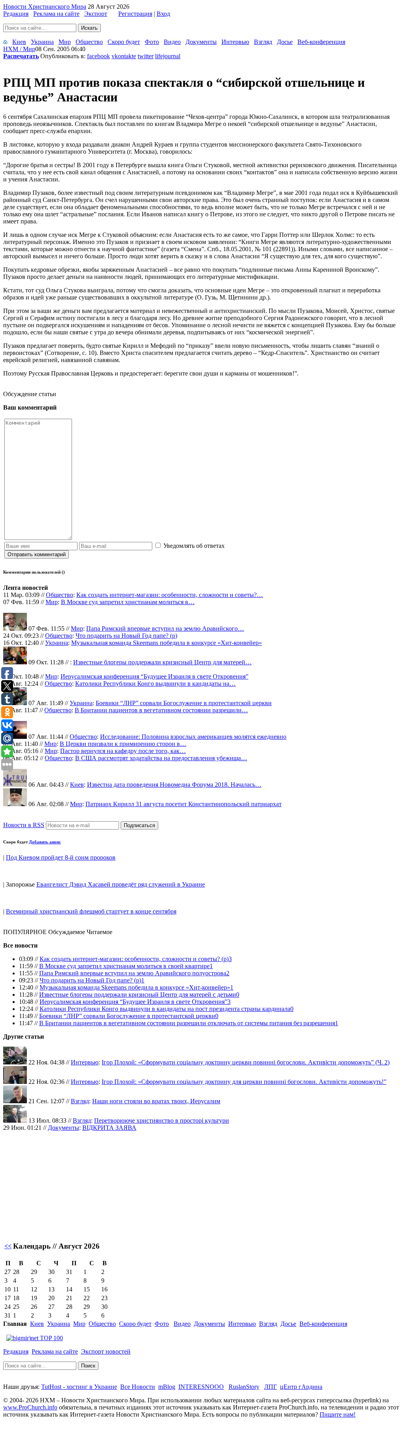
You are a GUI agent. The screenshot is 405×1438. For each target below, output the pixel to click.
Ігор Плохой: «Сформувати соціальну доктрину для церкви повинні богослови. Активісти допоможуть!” (244, 1081)
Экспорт (95, 13)
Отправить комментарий (37, 554)
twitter (145, 56)
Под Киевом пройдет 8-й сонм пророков (60, 857)
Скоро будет (124, 41)
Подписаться (139, 825)
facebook (98, 56)
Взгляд (263, 41)
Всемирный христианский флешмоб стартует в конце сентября (91, 911)
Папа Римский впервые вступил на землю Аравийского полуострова (132, 973)
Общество (89, 41)
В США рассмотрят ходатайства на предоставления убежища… (161, 758)
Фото (152, 41)
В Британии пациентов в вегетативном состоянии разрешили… (161, 710)
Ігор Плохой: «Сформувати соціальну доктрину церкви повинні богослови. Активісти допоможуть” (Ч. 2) (246, 1062)
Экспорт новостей (106, 1351)
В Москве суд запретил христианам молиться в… (128, 602)
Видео (172, 41)
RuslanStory (244, 1386)
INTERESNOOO (201, 1386)
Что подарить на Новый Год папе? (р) (126, 635)
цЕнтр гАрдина (301, 1386)
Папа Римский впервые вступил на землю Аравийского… (165, 628)
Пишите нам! (338, 1414)
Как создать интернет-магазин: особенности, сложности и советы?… (169, 594)
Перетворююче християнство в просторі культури (161, 1120)
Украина (42, 41)
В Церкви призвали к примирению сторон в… (123, 743)
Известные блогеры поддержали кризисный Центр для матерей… (162, 662)
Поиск (88, 1366)
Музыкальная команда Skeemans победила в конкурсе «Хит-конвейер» (166, 642)
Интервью (235, 41)
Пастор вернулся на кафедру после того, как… (123, 751)
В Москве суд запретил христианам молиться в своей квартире (124, 966)
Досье (285, 41)
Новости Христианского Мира (44, 6)
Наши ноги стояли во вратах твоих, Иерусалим (156, 1101)
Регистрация (135, 13)
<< (7, 1246)
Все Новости (137, 1386)
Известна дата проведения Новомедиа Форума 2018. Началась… (174, 784)
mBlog (166, 1386)
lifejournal (167, 56)
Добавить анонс (45, 841)
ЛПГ (270, 1386)
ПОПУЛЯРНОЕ (25, 932)
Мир (65, 41)
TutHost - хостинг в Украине (79, 1386)
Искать (89, 28)
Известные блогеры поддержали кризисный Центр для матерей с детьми (137, 994)
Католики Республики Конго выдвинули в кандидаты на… (155, 683)
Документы (201, 41)
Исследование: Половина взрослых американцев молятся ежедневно (193, 736)
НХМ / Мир (19, 49)
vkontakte (124, 56)
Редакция (15, 13)
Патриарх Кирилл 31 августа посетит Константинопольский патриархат (183, 804)
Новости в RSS (23, 825)
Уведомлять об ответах (194, 545)
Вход (163, 13)
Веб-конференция (321, 41)
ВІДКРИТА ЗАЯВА (109, 1127)
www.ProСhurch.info (30, 1407)
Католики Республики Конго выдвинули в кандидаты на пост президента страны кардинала (165, 1008)
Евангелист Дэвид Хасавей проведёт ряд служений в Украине (120, 884)
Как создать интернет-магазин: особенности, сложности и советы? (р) (134, 958)
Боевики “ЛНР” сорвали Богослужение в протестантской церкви (184, 703)
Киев (19, 41)
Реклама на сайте (56, 13)
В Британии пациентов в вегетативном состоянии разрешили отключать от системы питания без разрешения (187, 1023)
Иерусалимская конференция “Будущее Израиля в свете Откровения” (154, 676)
